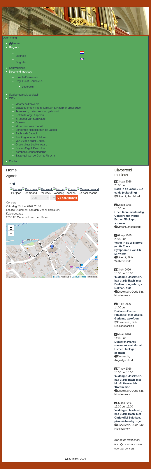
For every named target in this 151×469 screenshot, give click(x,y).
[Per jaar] (16, 189)
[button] (14, 47)
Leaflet (56, 276)
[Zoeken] (71, 189)
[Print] (14, 183)
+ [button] (11, 227)
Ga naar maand (67, 197)
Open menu (10, 37)
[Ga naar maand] (88, 189)
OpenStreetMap (79, 276)
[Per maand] (30, 189)
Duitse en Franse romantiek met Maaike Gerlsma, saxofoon (128, 315)
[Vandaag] (59, 189)
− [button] (11, 233)
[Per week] (45, 189)
